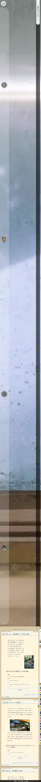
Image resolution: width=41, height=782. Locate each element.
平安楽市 (12, 778)
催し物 (7, 696)
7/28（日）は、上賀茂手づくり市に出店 (15, 634)
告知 (25, 694)
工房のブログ (38, 11)
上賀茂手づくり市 (35, 694)
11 (25, 629)
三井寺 (22, 708)
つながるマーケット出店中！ (12, 702)
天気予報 (10, 648)
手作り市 (29, 694)
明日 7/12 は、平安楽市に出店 (12, 771)
